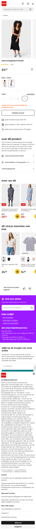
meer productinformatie (14, 156)
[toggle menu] (32, 3)
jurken (5, 15)
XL (25, 98)
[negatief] (30, 288)
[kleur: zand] (5, 83)
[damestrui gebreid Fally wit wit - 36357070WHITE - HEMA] (4, 259)
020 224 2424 (6, 331)
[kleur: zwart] (11, 83)
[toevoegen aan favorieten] (32, 69)
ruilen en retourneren (10, 323)
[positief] (24, 288)
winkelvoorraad (18, 113)
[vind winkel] (31, 307)
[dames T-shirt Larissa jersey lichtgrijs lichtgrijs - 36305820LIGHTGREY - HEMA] (28, 259)
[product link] (11, 195)
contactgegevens (8, 169)
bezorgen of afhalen (10, 320)
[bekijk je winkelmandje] (28, 3)
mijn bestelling (8, 317)
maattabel (30, 94)
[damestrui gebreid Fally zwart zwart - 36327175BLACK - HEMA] (9, 259)
